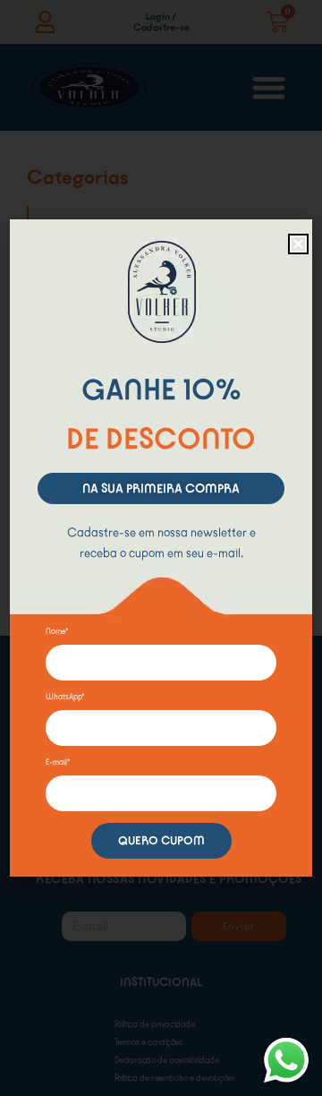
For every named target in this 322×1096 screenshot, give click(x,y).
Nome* (57, 631)
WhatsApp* (65, 696)
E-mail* (58, 762)
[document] (161, 548)
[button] (298, 244)
